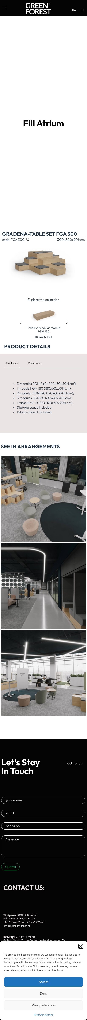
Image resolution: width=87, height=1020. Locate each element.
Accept (43, 982)
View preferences (44, 1005)
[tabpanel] (43, 398)
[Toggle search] (82, 10)
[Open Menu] (4, 8)
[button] (81, 946)
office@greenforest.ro (16, 925)
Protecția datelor (43, 1014)
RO (74, 10)
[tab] (11, 363)
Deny (43, 993)
